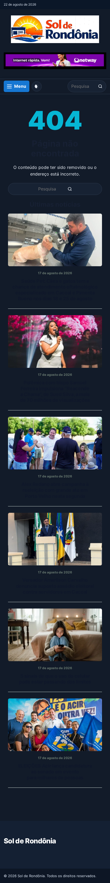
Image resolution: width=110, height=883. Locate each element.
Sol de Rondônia (30, 841)
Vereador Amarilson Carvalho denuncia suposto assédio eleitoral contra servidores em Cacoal (55, 585)
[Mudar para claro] (37, 86)
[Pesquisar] (100, 86)
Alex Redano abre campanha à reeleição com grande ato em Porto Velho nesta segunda (54, 490)
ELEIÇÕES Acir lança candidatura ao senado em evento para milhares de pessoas (55, 771)
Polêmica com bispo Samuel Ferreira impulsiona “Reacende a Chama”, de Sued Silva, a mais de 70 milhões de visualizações (55, 391)
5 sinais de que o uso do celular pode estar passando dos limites (55, 679)
